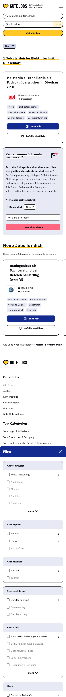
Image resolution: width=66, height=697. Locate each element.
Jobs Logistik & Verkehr (16, 431)
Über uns (8, 408)
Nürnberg (25, 291)
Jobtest (7, 390)
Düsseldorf (26, 98)
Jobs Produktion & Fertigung (18, 437)
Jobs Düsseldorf (24, 344)
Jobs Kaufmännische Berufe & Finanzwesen (27, 442)
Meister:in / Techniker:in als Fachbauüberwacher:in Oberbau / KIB (32, 82)
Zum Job (36, 126)
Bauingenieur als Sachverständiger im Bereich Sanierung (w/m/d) (26, 273)
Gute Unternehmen (13, 414)
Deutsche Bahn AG (30, 95)
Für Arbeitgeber (11, 402)
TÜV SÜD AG (27, 288)
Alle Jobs (8, 344)
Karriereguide (10, 396)
